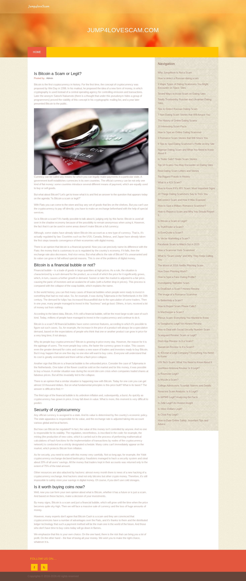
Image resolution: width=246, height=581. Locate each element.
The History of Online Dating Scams (177, 120)
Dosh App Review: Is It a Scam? (175, 341)
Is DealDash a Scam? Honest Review (178, 288)
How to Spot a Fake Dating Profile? (177, 277)
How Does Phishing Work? (172, 271)
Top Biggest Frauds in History (174, 176)
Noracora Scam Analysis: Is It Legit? (178, 391)
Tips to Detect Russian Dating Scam (177, 109)
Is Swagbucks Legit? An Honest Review (179, 323)
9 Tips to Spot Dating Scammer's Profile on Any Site (186, 143)
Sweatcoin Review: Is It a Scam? (176, 347)
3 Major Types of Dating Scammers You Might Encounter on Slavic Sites (183, 86)
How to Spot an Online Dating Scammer (179, 132)
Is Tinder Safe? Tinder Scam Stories (177, 159)
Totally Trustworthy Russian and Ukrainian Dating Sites (184, 101)
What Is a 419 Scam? (169, 182)
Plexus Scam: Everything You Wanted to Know (183, 317)
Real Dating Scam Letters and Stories (178, 170)
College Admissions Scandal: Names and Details (184, 385)
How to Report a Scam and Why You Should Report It (186, 213)
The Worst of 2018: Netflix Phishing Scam (180, 265)
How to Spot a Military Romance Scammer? (182, 205)
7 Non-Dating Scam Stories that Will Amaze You (184, 114)
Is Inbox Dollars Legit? (170, 408)
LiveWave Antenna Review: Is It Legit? (178, 368)
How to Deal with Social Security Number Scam (184, 329)
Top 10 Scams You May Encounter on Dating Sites (185, 165)
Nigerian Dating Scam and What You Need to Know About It (186, 151)
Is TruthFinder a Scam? (170, 226)
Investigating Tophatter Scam (173, 282)
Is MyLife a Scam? (168, 379)
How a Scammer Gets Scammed (176, 250)
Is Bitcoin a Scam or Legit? (172, 221)
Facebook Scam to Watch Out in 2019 (178, 244)
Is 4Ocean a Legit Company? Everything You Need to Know (186, 354)
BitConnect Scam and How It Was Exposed (181, 199)
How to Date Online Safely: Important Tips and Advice (183, 422)
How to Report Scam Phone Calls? (177, 306)
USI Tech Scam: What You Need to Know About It (185, 362)
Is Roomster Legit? (168, 373)
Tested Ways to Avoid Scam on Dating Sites (182, 93)
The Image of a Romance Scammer (177, 294)
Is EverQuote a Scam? (170, 232)
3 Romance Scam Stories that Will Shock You (183, 138)
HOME (37, 52)
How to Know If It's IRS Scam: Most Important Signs (186, 188)
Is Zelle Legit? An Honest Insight (175, 403)
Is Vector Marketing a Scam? (174, 238)
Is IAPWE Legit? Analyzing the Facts (178, 397)
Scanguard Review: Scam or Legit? (177, 335)
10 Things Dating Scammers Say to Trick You (183, 194)
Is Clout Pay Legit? (168, 414)
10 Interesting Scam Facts (172, 126)
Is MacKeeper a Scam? (171, 312)
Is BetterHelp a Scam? (170, 300)
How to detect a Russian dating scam (178, 78)
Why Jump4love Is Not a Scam (175, 72)
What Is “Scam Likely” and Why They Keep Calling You (185, 257)
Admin (49, 78)
